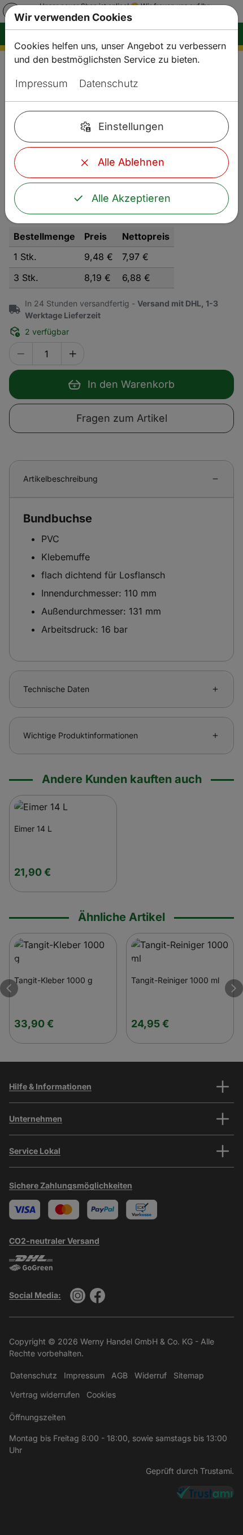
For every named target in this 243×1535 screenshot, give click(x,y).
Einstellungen (131, 126)
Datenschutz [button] (108, 83)
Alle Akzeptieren (131, 198)
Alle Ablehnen (131, 162)
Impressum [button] (41, 83)
